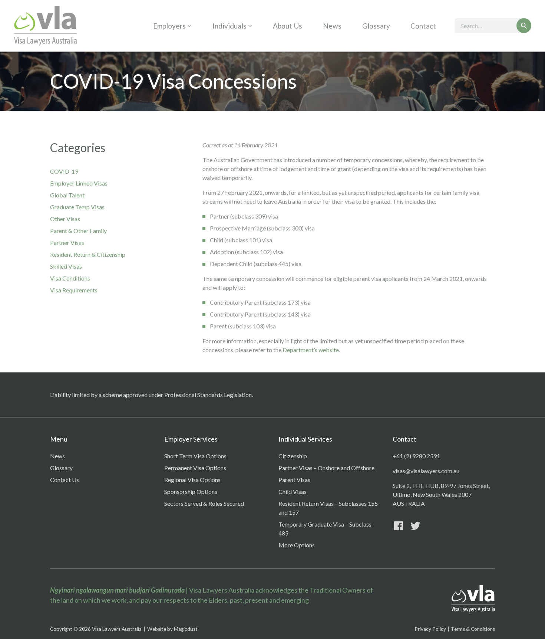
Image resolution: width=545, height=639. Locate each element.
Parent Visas (294, 479)
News (332, 26)
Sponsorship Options (190, 491)
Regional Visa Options (192, 479)
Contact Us (64, 479)
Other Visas (65, 218)
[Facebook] (398, 526)
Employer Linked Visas (79, 183)
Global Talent (67, 195)
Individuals (229, 26)
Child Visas (292, 491)
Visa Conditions (70, 278)
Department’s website (311, 349)
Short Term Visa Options (195, 455)
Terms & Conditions (473, 629)
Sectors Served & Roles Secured (204, 503)
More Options (296, 544)
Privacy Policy (430, 629)
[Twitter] (415, 526)
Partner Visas (67, 242)
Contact (423, 26)
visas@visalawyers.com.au (426, 470)
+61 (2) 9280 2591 (416, 455)
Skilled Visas (66, 266)
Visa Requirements (74, 290)
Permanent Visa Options (195, 467)
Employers (169, 26)
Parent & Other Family (78, 230)
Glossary (376, 26)
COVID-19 (64, 171)
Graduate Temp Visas (77, 206)
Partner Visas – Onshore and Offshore (326, 467)
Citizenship (292, 455)
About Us (287, 26)
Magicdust (186, 629)
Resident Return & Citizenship (87, 254)
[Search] (523, 25)
